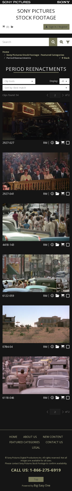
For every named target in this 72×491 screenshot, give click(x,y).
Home (6, 51)
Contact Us (54, 442)
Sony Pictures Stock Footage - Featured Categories (35, 54)
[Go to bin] (13, 27)
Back (66, 57)
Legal (36, 447)
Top (36, 479)
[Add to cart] (62, 142)
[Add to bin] (57, 142)
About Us (30, 437)
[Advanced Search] (60, 42)
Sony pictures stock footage (36, 14)
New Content (53, 437)
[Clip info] (52, 142)
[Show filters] (67, 42)
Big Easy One (42, 485)
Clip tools (10, 81)
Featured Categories (24, 442)
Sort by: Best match (15, 87)
